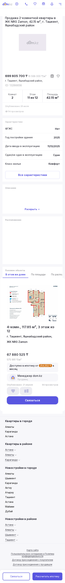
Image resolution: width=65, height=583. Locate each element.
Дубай (9, 511)
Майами (9, 506)
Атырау (9, 492)
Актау (8, 487)
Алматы (9, 426)
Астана (9, 436)
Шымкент (10, 478)
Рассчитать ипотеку (47, 576)
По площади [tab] (38, 274)
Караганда (11, 431)
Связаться (16, 576)
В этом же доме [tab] (16, 274)
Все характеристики (32, 175)
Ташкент (10, 497)
